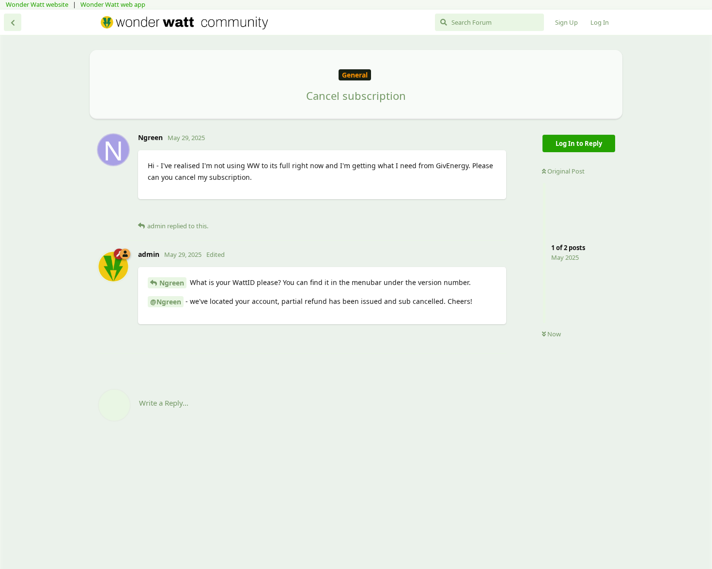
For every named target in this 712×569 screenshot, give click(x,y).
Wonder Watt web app (112, 4)
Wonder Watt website (37, 4)
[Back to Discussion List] (12, 22)
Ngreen (171, 282)
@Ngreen (165, 301)
